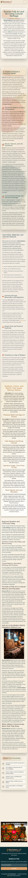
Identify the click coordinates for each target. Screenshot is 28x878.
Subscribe (14, 868)
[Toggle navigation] (25, 2)
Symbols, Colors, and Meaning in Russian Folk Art (14, 777)
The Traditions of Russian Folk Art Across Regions (14, 768)
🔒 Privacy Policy (11, 875)
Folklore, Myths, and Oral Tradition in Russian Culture (15, 772)
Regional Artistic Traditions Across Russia (14, 781)
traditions (22, 320)
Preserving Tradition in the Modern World (14, 786)
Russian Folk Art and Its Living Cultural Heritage (15, 763)
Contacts (18, 875)
